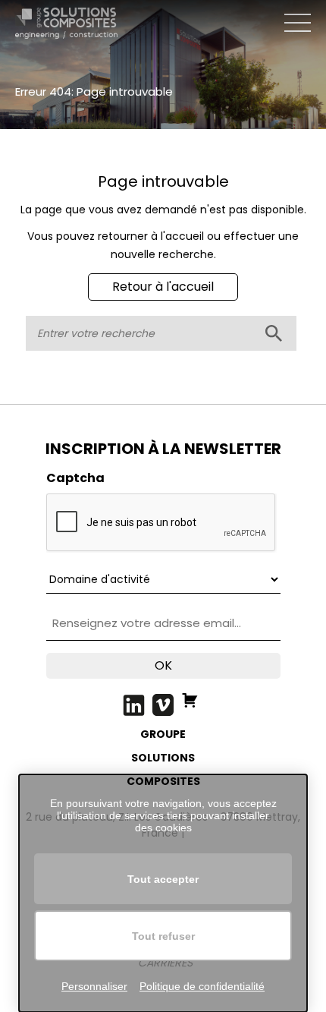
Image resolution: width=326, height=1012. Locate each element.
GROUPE (163, 734)
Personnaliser (94, 986)
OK (163, 665)
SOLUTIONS (163, 757)
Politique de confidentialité (202, 986)
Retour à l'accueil (163, 286)
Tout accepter (163, 879)
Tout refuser (163, 936)
